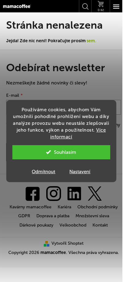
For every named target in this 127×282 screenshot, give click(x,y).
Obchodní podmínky (97, 207)
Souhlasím (65, 152)
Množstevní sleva (92, 216)
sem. (91, 40)
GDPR (24, 216)
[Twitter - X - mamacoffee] (95, 193)
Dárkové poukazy (36, 225)
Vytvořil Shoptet (67, 243)
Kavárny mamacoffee (30, 207)
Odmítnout (43, 171)
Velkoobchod (72, 225)
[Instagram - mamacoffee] (53, 193)
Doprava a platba (52, 216)
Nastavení (79, 171)
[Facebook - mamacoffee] (32, 193)
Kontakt (100, 225)
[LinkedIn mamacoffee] (74, 193)
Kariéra (64, 207)
